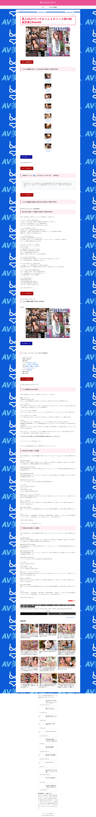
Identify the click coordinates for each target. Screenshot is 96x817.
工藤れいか (32, 366)
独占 (22, 606)
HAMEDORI (29, 369)
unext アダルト (43, 605)
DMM (22, 605)
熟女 (62, 608)
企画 (37, 364)
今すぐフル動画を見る (27, 62)
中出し (47, 608)
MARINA (27, 366)
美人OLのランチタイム (31, 362)
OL (32, 364)
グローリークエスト (31, 367)
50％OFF (23, 608)
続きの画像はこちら (26, 156)
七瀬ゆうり (37, 366)
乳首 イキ (51, 608)
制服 (34, 364)
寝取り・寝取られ (57, 608)
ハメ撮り (29, 364)
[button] (62, 613)
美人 (34, 175)
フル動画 (43, 608)
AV (26, 608)
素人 (68, 608)
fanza (26, 605)
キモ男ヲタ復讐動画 (49, 813)
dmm (29, 608)
